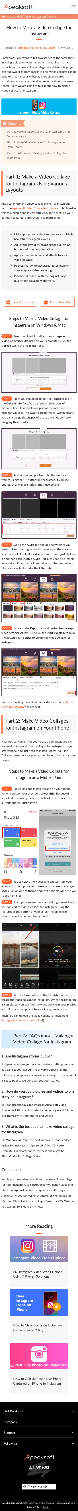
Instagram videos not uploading (22, 1020)
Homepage (8, 16)
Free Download (24, 302)
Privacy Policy (33, 1507)
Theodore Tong (28, 47)
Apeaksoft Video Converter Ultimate (35, 208)
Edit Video (24, 16)
